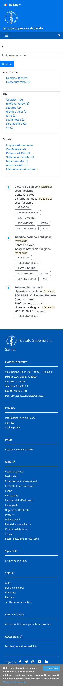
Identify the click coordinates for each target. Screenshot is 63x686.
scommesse (16, 119)
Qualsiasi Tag (14, 99)
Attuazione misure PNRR (19, 449)
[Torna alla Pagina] (2, 46)
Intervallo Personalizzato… (23, 169)
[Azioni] (6, 5)
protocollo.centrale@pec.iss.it (27, 396)
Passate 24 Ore (18, 153)
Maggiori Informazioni (14, 682)
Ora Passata (16, 149)
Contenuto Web (18, 82)
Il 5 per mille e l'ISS (16, 561)
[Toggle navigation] (6, 35)
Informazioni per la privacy (20, 418)
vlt (10, 127)
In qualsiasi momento (19, 145)
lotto (11, 115)
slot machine (16, 123)
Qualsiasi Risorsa (16, 78)
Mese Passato (17, 161)
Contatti (9, 423)
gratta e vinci (16, 111)
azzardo (13, 107)
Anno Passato (17, 165)
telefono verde (17, 103)
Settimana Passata (20, 157)
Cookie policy (12, 427)
